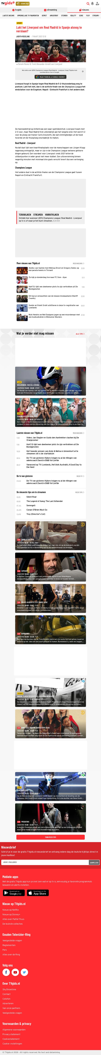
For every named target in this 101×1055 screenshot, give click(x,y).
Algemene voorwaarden (14, 1029)
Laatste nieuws (8, 15)
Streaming (96, 15)
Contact (6, 994)
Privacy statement (11, 1034)
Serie (81, 15)
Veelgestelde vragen (12, 940)
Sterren (64, 15)
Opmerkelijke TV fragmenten (28, 15)
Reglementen (9, 945)
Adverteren (8, 1003)
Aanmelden (94, 862)
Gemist (44, 15)
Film (87, 15)
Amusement (54, 15)
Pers (4, 950)
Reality (73, 15)
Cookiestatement (10, 1039)
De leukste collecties (12, 924)
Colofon (6, 999)
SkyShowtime (9, 989)
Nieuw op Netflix (10, 910)
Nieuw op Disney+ (11, 914)
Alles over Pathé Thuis (13, 919)
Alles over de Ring (11, 954)
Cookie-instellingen (12, 1043)
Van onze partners (11, 1008)
